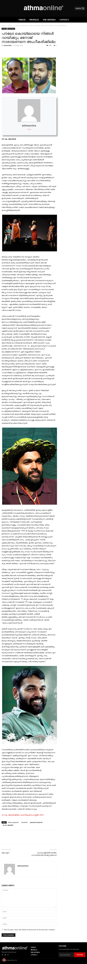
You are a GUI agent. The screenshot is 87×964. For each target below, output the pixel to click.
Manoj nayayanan (13, 822)
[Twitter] (9, 50)
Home (3, 25)
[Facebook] (4, 50)
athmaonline (8, 45)
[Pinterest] (14, 50)
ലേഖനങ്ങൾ (11, 28)
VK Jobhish (24, 822)
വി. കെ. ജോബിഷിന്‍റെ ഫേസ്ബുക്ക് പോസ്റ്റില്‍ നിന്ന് (22, 815)
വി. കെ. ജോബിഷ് (8, 825)
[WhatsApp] (19, 50)
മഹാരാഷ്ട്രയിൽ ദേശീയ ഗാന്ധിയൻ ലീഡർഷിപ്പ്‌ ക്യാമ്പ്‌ (43, 854)
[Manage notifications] (4, 960)
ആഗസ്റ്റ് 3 (5, 853)
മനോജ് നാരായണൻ (36, 822)
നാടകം (10, 25)
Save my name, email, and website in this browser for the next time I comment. (29, 930)
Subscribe (79, 954)
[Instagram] (5, 955)
